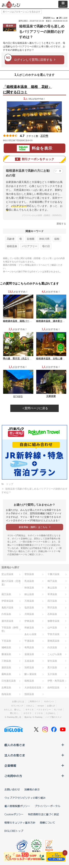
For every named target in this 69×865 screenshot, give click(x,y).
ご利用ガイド (34, 701)
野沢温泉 (52, 607)
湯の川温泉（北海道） (11, 583)
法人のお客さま (14, 755)
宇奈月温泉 (53, 634)
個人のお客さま (14, 745)
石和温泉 (52, 614)
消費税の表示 (32, 789)
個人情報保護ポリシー (17, 806)
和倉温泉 (29, 627)
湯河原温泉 (7, 621)
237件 (44, 135)
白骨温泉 (6, 614)
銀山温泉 (29, 594)
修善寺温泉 (53, 621)
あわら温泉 (30, 634)
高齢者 (11, 238)
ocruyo (41, 706)
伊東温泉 (29, 621)
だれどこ (30, 706)
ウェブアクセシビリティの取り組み (25, 797)
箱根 (56, 238)
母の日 (46, 246)
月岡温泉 (29, 614)
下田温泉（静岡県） (9, 629)
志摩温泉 (6, 687)
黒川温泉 (52, 667)
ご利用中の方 (13, 776)
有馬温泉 (29, 647)
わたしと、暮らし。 (13, 709)
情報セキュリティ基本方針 (19, 822)
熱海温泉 (6, 694)
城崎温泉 (6, 647)
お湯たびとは (18, 701)
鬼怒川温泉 (7, 607)
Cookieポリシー (14, 814)
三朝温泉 (6, 660)
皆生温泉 (52, 660)
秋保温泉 (29, 587)
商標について (47, 822)
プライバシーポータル (47, 806)
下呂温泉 (6, 640)
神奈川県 (44, 238)
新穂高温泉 (53, 640)
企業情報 (10, 765)
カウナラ (27, 713)
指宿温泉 (29, 694)
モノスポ (58, 709)
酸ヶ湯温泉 (30, 674)
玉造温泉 (29, 660)
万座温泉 (29, 600)
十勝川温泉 (53, 574)
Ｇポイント (49, 701)
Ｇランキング (17, 706)
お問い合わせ (12, 789)
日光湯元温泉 (8, 680)
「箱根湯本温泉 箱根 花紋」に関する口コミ (27, 89)
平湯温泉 (29, 640)
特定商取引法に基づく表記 (43, 814)
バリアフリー (29, 246)
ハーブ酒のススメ (53, 717)
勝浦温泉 (6, 654)
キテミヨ (29, 709)
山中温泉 (52, 627)
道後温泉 (29, 654)
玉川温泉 (52, 674)
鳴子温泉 (52, 581)
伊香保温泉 (7, 600)
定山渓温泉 (7, 574)
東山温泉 (52, 587)
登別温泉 (29, 574)
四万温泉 (52, 600)
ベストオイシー (44, 709)
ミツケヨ (39, 713)
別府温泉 (29, 667)
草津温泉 (52, 594)
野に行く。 (15, 713)
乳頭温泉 (29, 581)
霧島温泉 (6, 674)
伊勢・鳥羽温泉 (55, 680)
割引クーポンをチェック (38, 159)
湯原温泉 (6, 667)
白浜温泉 (52, 647)
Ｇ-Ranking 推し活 (12, 717)
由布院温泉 (53, 687)
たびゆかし (51, 713)
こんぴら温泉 (54, 654)
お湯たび (51, 706)
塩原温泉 (29, 607)
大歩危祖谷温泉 (32, 687)
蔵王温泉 (6, 594)
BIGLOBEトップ (13, 831)
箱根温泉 (12, 246)
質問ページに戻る (36, 408)
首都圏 (30, 238)
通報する (61, 223)
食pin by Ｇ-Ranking (33, 717)
